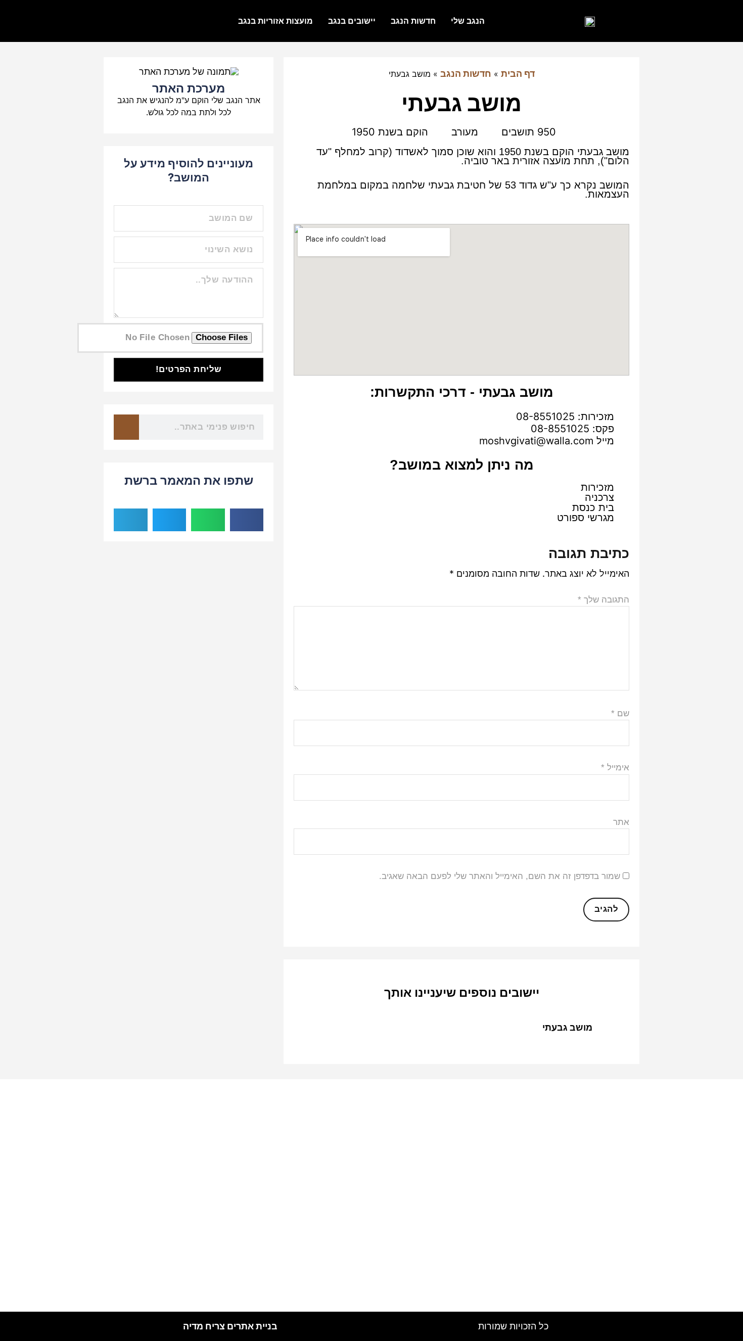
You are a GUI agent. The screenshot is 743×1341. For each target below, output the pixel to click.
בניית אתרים (230, 1326)
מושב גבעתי (567, 1027)
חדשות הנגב (413, 21)
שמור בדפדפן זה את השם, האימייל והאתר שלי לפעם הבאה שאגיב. (499, 876)
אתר (621, 822)
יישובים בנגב (352, 21)
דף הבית (518, 73)
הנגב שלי (468, 21)
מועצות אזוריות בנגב (275, 21)
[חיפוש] (126, 427)
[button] (247, 519)
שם (620, 713)
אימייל (615, 767)
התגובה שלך (603, 600)
